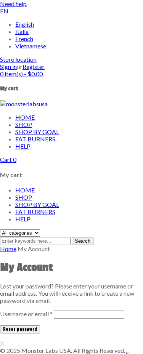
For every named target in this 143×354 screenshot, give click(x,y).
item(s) (21, 73)
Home (8, 248)
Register (33, 66)
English (24, 24)
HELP (23, 219)
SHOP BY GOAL (37, 204)
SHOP (23, 197)
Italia (22, 31)
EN (4, 10)
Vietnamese (30, 46)
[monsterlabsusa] (24, 103)
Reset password (20, 329)
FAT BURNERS (35, 211)
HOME (25, 190)
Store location (18, 59)
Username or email (26, 313)
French (24, 38)
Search (82, 241)
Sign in (8, 66)
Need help (13, 3)
